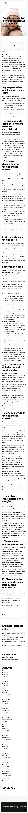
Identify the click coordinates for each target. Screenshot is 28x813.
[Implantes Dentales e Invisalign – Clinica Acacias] (5, 4)
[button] (25, 4)
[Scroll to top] (25, 809)
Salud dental (20, 26)
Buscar (4, 614)
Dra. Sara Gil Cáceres (14, 27)
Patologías (14, 26)
